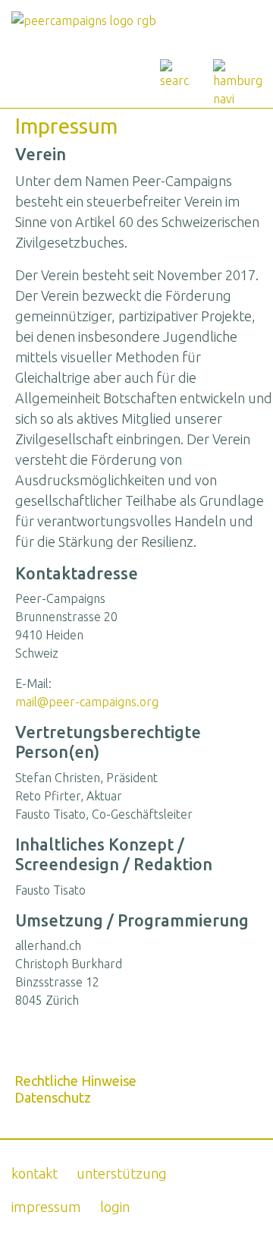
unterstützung (122, 1173)
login (115, 1206)
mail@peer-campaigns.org (86, 702)
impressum (46, 1206)
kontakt (34, 1173)
